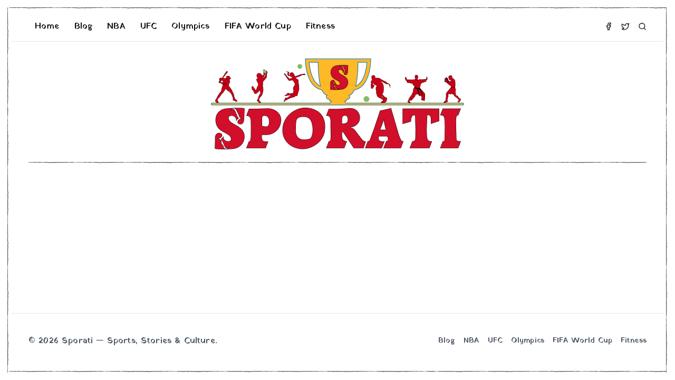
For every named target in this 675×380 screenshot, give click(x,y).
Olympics (190, 26)
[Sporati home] (337, 104)
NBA (116, 26)
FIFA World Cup (258, 26)
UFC (148, 26)
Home (47, 26)
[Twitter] (625, 26)
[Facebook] (608, 26)
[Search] (642, 26)
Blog (83, 26)
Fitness (320, 26)
